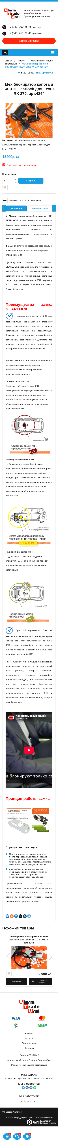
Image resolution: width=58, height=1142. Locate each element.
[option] (29, 960)
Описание (16, 208)
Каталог (29, 1038)
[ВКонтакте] (7, 916)
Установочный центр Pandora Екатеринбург (29, 1060)
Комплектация (40, 208)
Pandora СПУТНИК (29, 1055)
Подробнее (16, 981)
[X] (20, 916)
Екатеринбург (44, 72)
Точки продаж (29, 1043)
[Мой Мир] (16, 916)
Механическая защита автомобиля (29, 1065)
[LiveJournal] (25, 916)
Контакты (29, 1048)
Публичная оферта (44, 1118)
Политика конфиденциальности (19, 1118)
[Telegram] (29, 916)
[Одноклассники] (12, 916)
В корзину (31, 180)
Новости (29, 1033)
